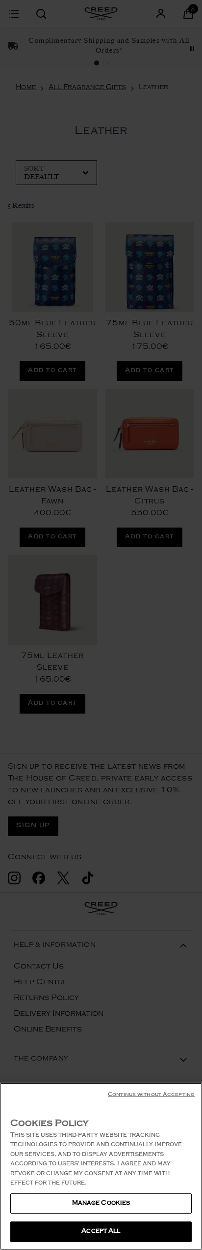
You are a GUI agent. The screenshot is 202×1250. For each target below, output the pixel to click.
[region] (101, 1166)
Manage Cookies (101, 1203)
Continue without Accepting (151, 1095)
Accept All (100, 1231)
